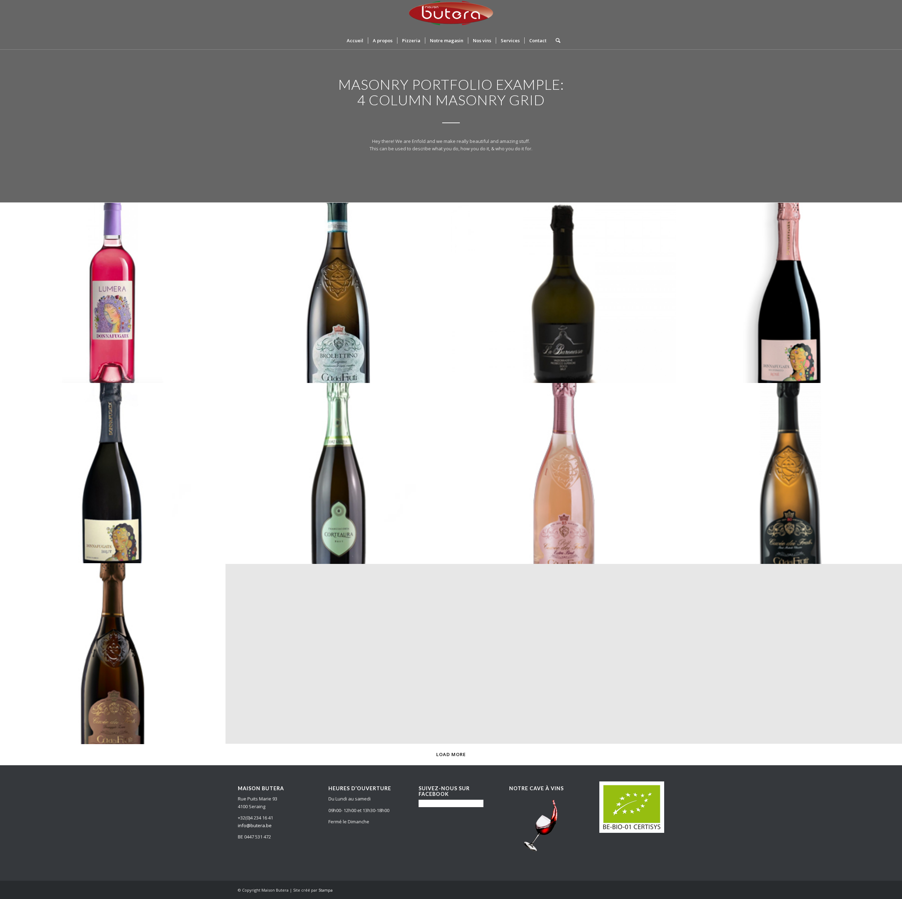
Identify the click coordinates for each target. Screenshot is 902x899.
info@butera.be (255, 825)
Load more (451, 754)
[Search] (555, 40)
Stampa (326, 890)
